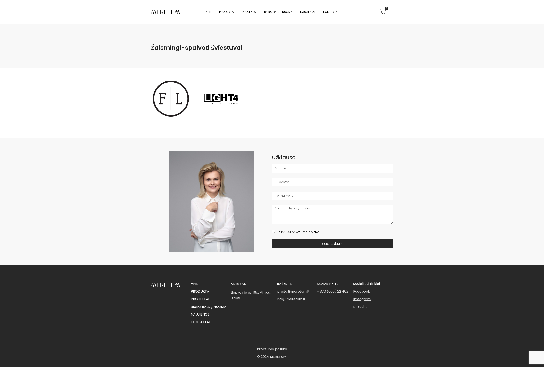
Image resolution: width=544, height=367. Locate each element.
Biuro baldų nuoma (278, 12)
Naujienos (308, 12)
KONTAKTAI (200, 322)
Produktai (226, 12)
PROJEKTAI (200, 299)
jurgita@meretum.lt (293, 291)
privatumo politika (305, 232)
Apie (208, 12)
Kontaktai (330, 12)
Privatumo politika (272, 349)
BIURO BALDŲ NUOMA (208, 306)
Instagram (362, 299)
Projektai (249, 12)
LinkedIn (360, 306)
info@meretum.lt (291, 299)
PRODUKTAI (200, 291)
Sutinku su (297, 232)
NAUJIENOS (200, 314)
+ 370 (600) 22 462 (332, 291)
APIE (194, 283)
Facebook (361, 291)
